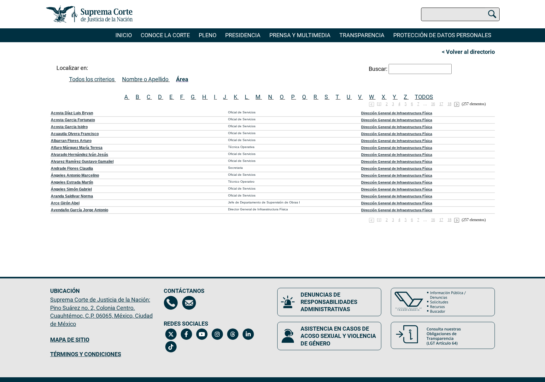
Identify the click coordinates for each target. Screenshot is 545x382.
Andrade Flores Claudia (72, 168)
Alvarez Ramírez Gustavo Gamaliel (82, 161)
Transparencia (361, 35)
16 (433, 104)
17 (441, 104)
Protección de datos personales (442, 35)
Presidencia (243, 35)
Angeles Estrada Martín (72, 182)
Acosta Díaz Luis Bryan (72, 113)
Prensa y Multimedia (300, 35)
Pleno (207, 35)
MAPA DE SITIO (69, 339)
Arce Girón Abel (65, 203)
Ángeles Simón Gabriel (71, 189)
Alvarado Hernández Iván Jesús (79, 154)
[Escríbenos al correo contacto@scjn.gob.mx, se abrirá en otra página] (189, 303)
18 (449, 104)
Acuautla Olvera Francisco (75, 134)
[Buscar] (492, 13)
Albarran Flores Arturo (71, 141)
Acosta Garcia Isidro (69, 127)
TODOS (424, 97)
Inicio (123, 35)
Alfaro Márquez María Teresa (77, 147)
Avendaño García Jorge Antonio (79, 210)
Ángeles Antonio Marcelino (75, 175)
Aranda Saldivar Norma (72, 196)
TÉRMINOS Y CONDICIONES (85, 354)
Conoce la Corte (165, 35)
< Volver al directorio (468, 51)
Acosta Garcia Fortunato (73, 120)
